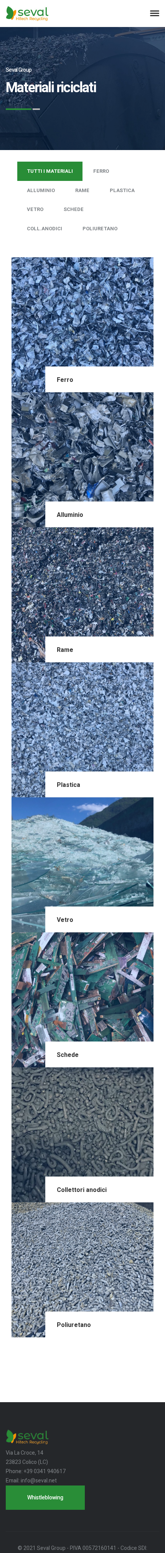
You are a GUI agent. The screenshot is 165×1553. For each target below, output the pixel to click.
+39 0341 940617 (45, 1471)
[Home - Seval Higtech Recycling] (27, 13)
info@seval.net (39, 1481)
